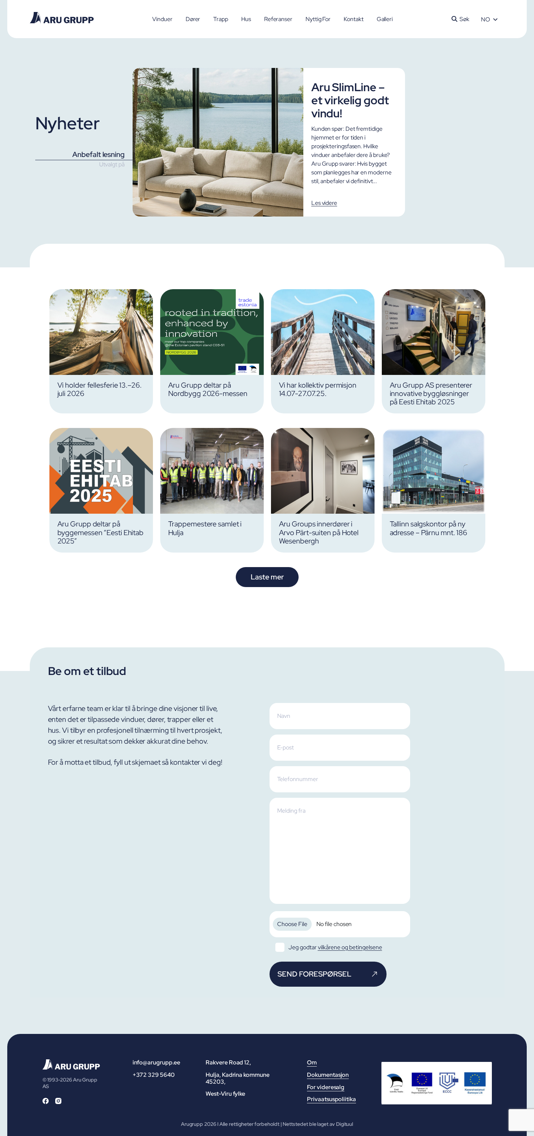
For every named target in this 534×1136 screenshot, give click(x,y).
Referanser (278, 19)
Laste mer (267, 577)
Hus (246, 19)
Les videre (324, 203)
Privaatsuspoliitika (331, 1099)
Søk (464, 19)
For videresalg (325, 1087)
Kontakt (353, 19)
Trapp (220, 19)
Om (312, 1062)
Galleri (385, 19)
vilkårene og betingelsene (350, 947)
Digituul (344, 1124)
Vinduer (162, 19)
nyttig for (318, 19)
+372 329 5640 (154, 1075)
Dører (193, 19)
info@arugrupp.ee (157, 1062)
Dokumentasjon (328, 1075)
